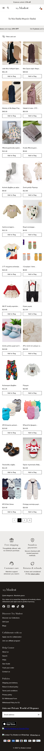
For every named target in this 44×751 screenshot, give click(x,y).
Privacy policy (7, 695)
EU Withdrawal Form (9, 698)
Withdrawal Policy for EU (11, 702)
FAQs (4, 660)
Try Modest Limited (24, 748)
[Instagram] (8, 606)
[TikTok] (17, 606)
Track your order (8, 668)
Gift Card (5, 622)
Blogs (4, 626)
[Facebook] (3, 606)
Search (4, 656)
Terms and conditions (9, 691)
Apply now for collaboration (12, 637)
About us (5, 652)
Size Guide (6, 664)
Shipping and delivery (10, 683)
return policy (35, 574)
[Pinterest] (22, 606)
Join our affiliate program (11, 641)
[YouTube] (13, 606)
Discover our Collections (11, 618)
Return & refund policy (10, 687)
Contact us (6, 672)
